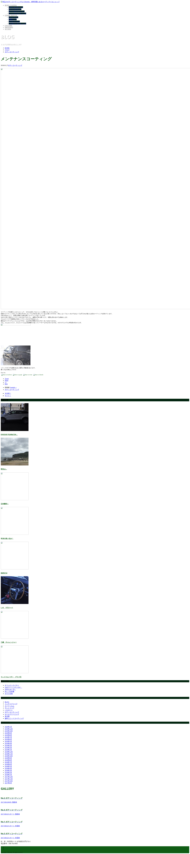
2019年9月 (8, 733)
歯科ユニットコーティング (14, 718)
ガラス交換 (9, 693)
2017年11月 (9, 779)
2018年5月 (8, 766)
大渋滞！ (8, 393)
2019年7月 (8, 737)
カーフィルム (9, 706)
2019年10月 (9, 731)
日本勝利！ (5, 504)
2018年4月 (8, 768)
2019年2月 (8, 747)
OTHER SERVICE (11, 15)
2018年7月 (8, 762)
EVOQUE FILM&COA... (9, 434)
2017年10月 (9, 781)
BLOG (7, 702)
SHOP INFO (9, 27)
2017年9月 (8, 783)
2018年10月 (9, 756)
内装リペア (13, 19)
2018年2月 (8, 772)
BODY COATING (11, 5)
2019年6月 (8, 739)
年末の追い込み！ (7, 538)
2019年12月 (9, 729)
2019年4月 (8, 743)
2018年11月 (9, 754)
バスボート (9, 710)
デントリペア (13, 17)
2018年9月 (8, 758)
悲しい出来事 (9, 691)
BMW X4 (4, 573)
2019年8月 (8, 735)
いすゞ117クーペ (7, 608)
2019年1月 (8, 749)
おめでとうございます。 (13, 687)
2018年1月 (8, 774)
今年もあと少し (10, 689)
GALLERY (8, 25)
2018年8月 (8, 760)
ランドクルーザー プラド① (11, 677)
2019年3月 (8, 745)
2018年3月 (8, 770)
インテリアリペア (11, 704)
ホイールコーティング (17, 11)
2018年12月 (9, 752)
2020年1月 (8, 727)
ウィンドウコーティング (17, 13)
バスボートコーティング (17, 23)
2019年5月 (8, 741)
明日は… (4, 469)
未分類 (7, 716)
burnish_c (13, 387)
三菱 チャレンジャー (9, 642)
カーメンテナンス (15, 9)
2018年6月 (8, 764)
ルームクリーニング (12, 714)
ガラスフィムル (14, 21)
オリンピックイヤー (12, 685)
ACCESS (8, 29)
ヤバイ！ (8, 396)
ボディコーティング (16, 7)
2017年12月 (9, 777)
